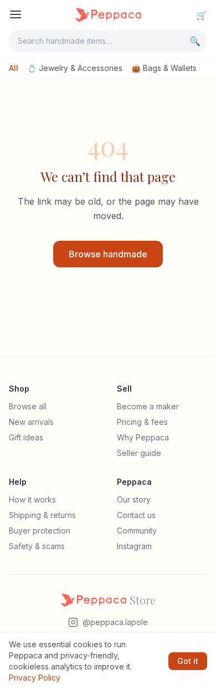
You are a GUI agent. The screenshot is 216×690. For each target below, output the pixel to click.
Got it (187, 661)
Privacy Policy (34, 677)
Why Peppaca (143, 437)
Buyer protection (39, 530)
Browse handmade (108, 254)
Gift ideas (26, 437)
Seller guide (139, 453)
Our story (134, 499)
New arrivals (31, 422)
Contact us (136, 515)
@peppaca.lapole (115, 622)
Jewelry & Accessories (74, 68)
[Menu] (15, 14)
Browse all (28, 406)
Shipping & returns (42, 515)
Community (137, 530)
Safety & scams (37, 546)
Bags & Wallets (164, 68)
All (13, 68)
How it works (32, 499)
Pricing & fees (142, 422)
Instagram (134, 546)
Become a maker (148, 406)
